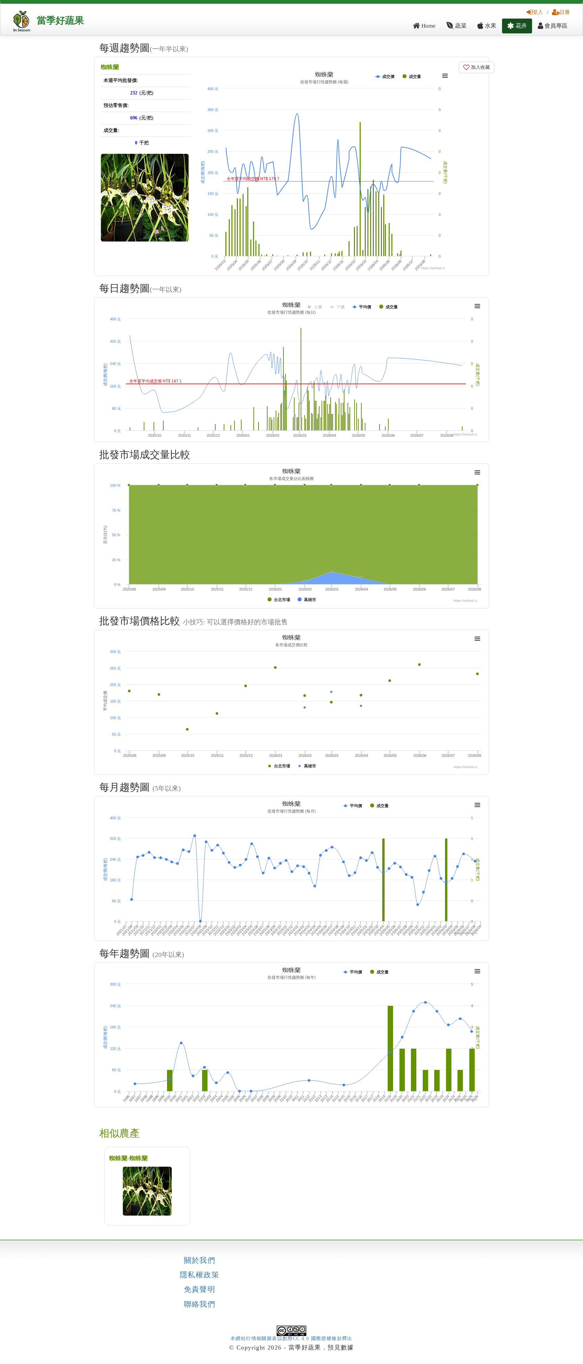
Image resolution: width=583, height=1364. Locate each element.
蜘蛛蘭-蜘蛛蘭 (128, 1158)
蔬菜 (460, 26)
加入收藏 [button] (480, 67)
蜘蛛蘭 (110, 67)
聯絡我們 (200, 1304)
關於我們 (200, 1260)
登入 (538, 12)
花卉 (520, 26)
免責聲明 (200, 1289)
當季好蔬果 (60, 20)
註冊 (565, 12)
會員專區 (555, 26)
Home (428, 26)
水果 (489, 26)
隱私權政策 (199, 1275)
